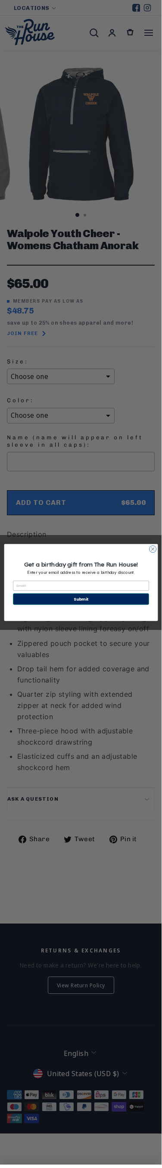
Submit (80, 598)
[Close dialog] (152, 548)
